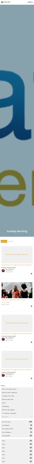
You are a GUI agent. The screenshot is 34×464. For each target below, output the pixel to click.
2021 (16, 458)
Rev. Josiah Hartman (16, 428)
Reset (3, 403)
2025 (16, 444)
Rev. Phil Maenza (16, 432)
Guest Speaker (16, 435)
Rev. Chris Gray (16, 422)
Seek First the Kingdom (8, 410)
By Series (11, 241)
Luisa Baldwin (16, 425)
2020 (16, 461)
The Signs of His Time (8, 396)
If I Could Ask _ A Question (9, 413)
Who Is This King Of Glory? (9, 389)
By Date (4, 241)
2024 (16, 448)
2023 (16, 451)
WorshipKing (5, 406)
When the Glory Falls (7, 399)
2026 (16, 441)
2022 (16, 454)
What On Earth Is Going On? (9, 392)
